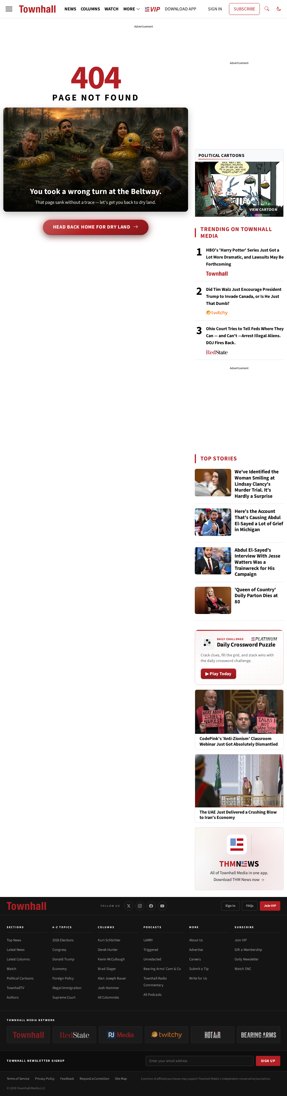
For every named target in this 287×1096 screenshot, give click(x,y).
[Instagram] (139, 905)
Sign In (230, 905)
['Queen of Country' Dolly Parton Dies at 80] (213, 600)
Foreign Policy (63, 978)
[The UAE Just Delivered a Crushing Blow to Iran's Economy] (239, 780)
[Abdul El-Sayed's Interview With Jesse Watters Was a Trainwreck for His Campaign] (213, 561)
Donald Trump (63, 959)
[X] (128, 905)
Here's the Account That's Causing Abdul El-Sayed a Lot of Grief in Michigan (259, 520)
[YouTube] (162, 905)
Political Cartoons (221, 155)
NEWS (70, 9)
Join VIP (270, 905)
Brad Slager (107, 968)
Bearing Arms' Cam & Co (162, 968)
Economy (59, 968)
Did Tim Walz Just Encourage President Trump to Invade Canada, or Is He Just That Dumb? (243, 296)
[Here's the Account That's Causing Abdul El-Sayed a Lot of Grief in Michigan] (213, 522)
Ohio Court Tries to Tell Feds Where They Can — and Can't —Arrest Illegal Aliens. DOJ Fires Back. (245, 336)
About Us (196, 940)
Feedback (67, 1078)
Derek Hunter (108, 949)
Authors (12, 997)
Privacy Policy (45, 1078)
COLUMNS (90, 9)
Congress (59, 949)
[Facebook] (151, 905)
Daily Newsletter (247, 959)
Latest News (15, 949)
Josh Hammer (108, 987)
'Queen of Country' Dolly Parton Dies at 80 (256, 596)
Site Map (121, 1078)
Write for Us (198, 978)
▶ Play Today (218, 674)
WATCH (112, 9)
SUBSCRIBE (244, 9)
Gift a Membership (248, 949)
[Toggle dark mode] (279, 9)
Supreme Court (63, 997)
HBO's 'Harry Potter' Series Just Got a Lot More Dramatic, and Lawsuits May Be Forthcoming (245, 257)
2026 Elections (62, 940)
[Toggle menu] (9, 9)
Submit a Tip (199, 968)
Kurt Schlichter (109, 940)
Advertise (196, 949)
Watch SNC (243, 968)
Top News (14, 940)
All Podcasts (152, 994)
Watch (11, 968)
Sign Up (268, 1060)
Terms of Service (18, 1078)
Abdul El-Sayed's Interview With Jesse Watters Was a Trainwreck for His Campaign (257, 562)
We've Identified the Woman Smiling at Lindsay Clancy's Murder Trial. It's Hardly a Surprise (257, 484)
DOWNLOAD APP (180, 9)
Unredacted (152, 959)
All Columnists (108, 997)
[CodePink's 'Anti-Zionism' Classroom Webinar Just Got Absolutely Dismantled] (239, 711)
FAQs (249, 905)
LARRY (148, 940)
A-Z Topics (62, 927)
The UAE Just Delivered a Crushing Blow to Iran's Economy (238, 815)
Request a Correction (94, 1078)
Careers (195, 959)
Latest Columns (18, 959)
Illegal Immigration (66, 987)
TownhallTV (15, 987)
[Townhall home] (26, 906)
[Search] (267, 9)
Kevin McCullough (111, 959)
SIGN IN (215, 9)
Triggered (151, 949)
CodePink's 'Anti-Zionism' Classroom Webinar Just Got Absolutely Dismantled (239, 741)
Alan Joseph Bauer (112, 978)
